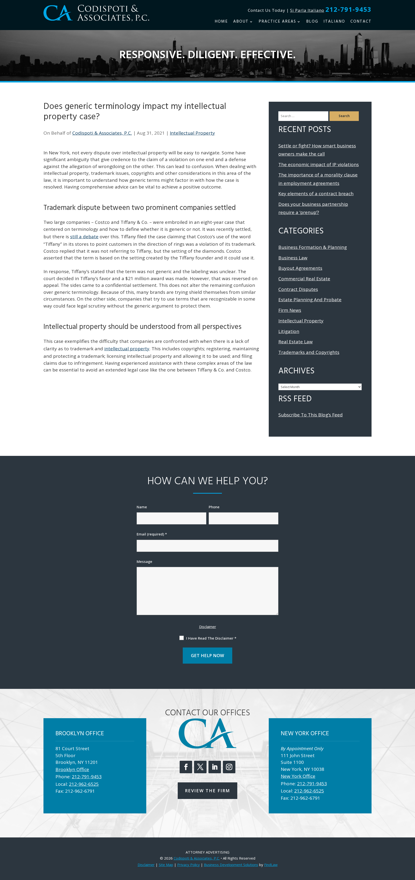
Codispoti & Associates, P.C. (102, 133)
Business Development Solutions (231, 864)
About (241, 22)
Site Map (166, 864)
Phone (214, 506)
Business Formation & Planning (312, 247)
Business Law (292, 258)
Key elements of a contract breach (316, 193)
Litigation (288, 331)
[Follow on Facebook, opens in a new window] (186, 767)
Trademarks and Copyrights (308, 352)
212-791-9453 (348, 9)
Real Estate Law (295, 342)
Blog (312, 22)
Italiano (334, 22)
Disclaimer (207, 626)
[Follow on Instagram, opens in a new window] (229, 767)
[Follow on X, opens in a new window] (200, 767)
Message (144, 561)
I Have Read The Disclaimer (211, 638)
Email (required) (152, 534)
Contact (361, 22)
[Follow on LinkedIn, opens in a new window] (214, 767)
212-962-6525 (84, 784)
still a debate (84, 236)
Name (142, 506)
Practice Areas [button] (277, 22)
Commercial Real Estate (304, 279)
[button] (410, 845)
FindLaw (271, 864)
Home (221, 22)
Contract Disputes (298, 289)
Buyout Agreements (300, 268)
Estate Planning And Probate (310, 299)
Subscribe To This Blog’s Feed (310, 415)
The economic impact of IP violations (318, 164)
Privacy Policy (188, 864)
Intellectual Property (192, 133)
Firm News (289, 310)
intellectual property (126, 349)
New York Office (298, 776)
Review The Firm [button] (207, 790)
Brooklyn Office (72, 769)
